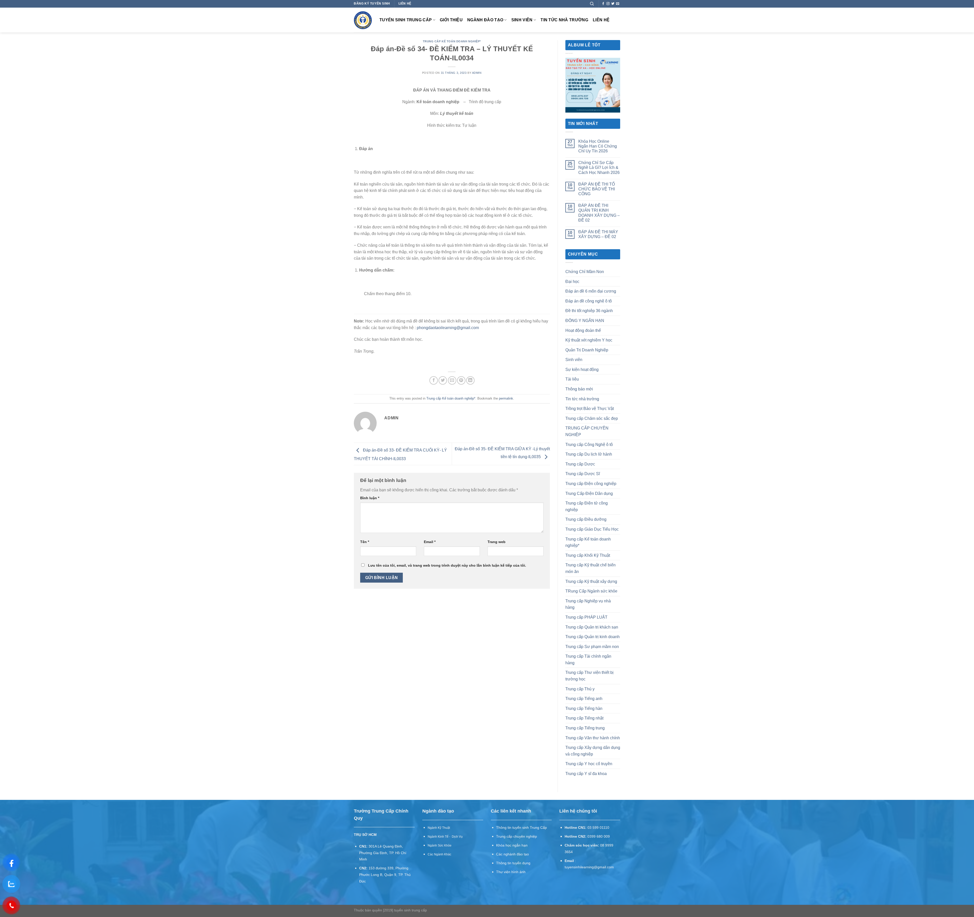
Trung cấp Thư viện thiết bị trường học (589, 675)
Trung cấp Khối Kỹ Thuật (587, 555)
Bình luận (369, 498)
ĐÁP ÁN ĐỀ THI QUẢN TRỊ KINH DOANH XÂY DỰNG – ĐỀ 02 (599, 212)
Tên (364, 542)
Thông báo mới (579, 389)
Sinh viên (522, 20)
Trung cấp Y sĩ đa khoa (586, 773)
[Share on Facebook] (433, 380)
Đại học (572, 281)
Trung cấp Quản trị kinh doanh (592, 637)
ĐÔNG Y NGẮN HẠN (584, 320)
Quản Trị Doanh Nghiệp (586, 350)
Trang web (497, 542)
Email (430, 542)
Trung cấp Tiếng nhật (584, 718)
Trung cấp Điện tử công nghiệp (586, 506)
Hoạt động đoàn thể (583, 330)
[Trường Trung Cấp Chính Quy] (363, 20)
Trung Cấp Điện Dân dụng (589, 493)
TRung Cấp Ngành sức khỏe (591, 591)
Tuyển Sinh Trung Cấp (405, 20)
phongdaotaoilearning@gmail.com (448, 328)
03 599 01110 (598, 828)
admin (477, 72)
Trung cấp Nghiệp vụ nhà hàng (588, 604)
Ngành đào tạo (485, 20)
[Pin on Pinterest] (461, 380)
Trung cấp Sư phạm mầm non (592, 646)
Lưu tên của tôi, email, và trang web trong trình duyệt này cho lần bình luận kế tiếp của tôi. (447, 565)
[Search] (592, 3)
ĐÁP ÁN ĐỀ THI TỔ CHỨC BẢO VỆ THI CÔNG (596, 189)
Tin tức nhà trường (564, 20)
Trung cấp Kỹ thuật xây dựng (591, 581)
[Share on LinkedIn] (470, 380)
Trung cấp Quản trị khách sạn (591, 627)
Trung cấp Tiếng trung (585, 728)
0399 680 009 (598, 836)
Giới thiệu (451, 20)
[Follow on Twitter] (612, 4)
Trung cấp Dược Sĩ (582, 474)
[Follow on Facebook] (603, 4)
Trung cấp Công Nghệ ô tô (589, 444)
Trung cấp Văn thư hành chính (592, 738)
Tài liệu (572, 379)
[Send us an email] (617, 4)
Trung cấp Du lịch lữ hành (588, 454)
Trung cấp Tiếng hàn (583, 708)
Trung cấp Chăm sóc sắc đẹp (591, 418)
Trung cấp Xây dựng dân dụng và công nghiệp (592, 750)
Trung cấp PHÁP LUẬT (586, 617)
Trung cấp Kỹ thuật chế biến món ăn (590, 568)
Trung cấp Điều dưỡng (585, 519)
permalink (506, 398)
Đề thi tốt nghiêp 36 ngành (589, 311)
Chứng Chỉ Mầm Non (584, 271)
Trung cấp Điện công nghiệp (590, 483)
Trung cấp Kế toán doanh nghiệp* (452, 41)
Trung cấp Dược (580, 464)
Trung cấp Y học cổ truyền (588, 764)
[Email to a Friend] (452, 380)
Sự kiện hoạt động (582, 369)
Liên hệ (601, 20)
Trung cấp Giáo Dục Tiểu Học (592, 529)
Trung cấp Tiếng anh (583, 698)
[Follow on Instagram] (608, 4)
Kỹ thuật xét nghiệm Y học (588, 340)
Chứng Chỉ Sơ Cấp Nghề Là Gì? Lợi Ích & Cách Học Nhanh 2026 (599, 167)
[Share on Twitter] (443, 380)
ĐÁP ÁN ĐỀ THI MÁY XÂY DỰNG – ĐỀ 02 (598, 234)
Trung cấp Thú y (580, 689)
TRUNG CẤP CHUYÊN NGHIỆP (586, 431)
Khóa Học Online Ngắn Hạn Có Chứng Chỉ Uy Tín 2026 (597, 146)
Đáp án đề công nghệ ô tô (588, 301)
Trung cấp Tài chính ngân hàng (588, 659)
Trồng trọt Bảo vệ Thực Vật (589, 408)
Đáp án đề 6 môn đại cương (590, 291)
